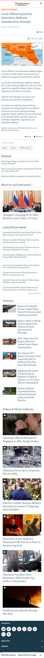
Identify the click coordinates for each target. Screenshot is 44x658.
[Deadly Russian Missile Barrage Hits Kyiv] (22, 597)
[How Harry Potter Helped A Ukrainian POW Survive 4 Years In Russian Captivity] (22, 525)
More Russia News (34, 293)
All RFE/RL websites (8, 655)
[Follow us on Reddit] (9, 629)
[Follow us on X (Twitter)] (24, 629)
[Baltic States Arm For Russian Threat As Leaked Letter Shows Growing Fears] (9, 341)
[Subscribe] (9, 634)
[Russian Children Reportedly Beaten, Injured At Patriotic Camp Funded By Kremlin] (9, 391)
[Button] (39, 32)
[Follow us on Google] (19, 629)
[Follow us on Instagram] (14, 629)
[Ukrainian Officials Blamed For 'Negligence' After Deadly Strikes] (22, 424)
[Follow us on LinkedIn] (35, 629)
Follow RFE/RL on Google (27, 655)
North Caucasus (9, 10)
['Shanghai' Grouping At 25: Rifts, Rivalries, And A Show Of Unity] (22, 201)
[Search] (40, 655)
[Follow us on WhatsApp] (3, 634)
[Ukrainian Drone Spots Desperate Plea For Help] (22, 457)
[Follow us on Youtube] (3, 629)
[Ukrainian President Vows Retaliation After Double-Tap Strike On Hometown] (22, 561)
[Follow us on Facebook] (29, 629)
